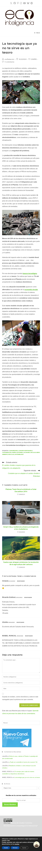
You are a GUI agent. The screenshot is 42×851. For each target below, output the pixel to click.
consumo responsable (25, 450)
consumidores (13, 450)
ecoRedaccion (9, 59)
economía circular (30, 452)
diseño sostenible (17, 452)
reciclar (11, 454)
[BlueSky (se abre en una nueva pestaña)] (28, 3)
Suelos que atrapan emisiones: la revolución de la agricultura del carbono (21, 563)
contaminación (6, 452)
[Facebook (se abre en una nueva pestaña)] (14, 3)
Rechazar (15, 848)
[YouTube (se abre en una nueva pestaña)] (24, 3)
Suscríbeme (10, 804)
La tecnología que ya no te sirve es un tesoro (27, 777)
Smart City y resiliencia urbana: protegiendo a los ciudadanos (21, 528)
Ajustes (24, 848)
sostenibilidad (19, 454)
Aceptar (6, 848)
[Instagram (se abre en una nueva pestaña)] (21, 3)
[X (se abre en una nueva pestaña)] (11, 3)
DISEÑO (34, 59)
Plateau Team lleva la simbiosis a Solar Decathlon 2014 (21, 490)
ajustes (17, 844)
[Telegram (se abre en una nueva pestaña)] (31, 3)
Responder (21, 581)
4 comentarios (9, 62)
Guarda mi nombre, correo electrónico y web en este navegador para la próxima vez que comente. (20, 698)
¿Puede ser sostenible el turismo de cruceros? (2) (23, 762)
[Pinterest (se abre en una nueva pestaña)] (17, 3)
